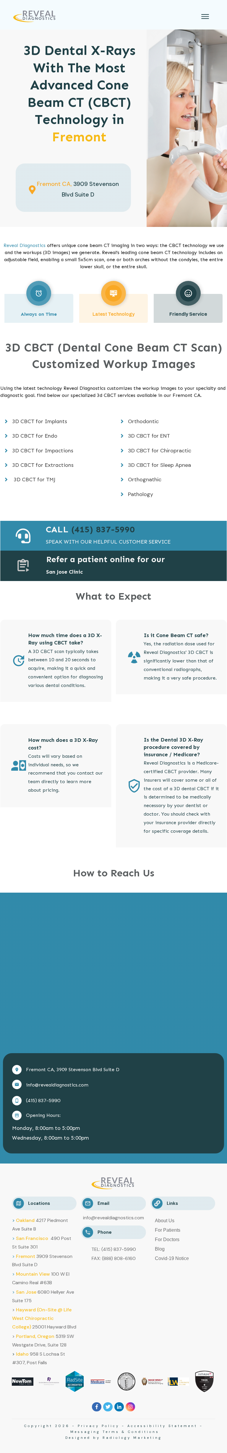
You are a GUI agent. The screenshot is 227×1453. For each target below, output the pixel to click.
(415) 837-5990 (43, 1100)
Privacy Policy (98, 1426)
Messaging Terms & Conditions (114, 1432)
